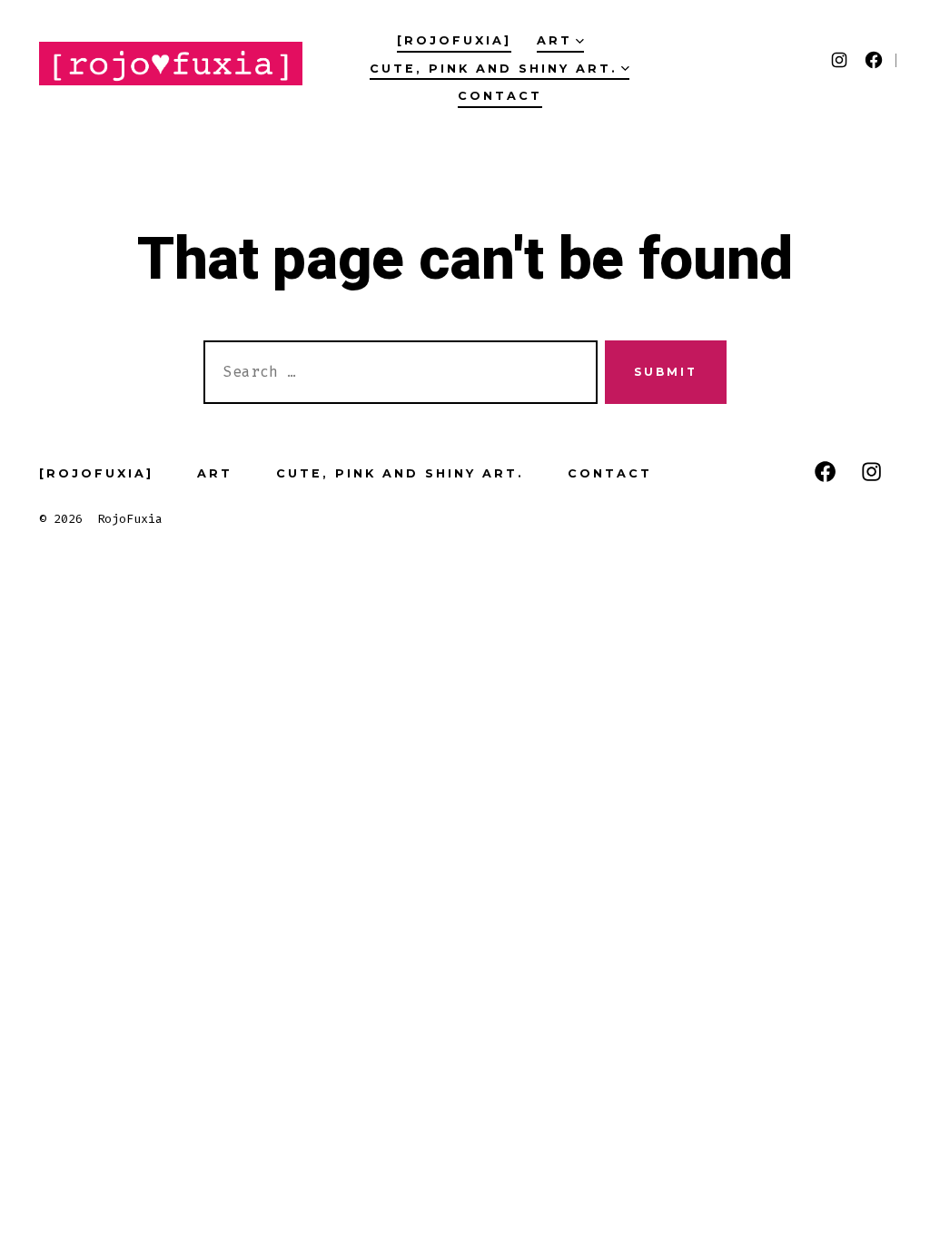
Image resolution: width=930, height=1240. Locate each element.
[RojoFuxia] (454, 40)
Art (554, 40)
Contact (500, 96)
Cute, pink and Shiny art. (494, 68)
